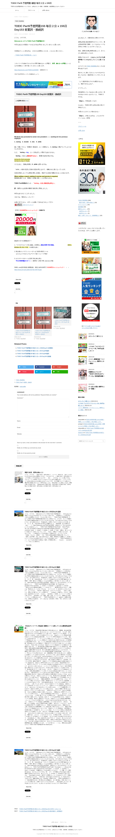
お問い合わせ (45, 10)
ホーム (17, 10)
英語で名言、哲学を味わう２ (34, 472)
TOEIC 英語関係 (20, 380)
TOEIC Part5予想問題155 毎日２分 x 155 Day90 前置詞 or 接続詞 (23, 332)
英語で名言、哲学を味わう (86, 202)
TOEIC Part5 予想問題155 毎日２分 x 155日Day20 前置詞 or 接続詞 (42, 332)
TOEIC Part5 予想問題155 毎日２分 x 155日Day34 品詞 (43, 511)
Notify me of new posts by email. (26, 453)
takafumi (80, 432)
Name (18, 421)
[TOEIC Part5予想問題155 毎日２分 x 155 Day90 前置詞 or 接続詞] (23, 318)
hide (27, 100)
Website (19, 434)
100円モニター (83, 211)
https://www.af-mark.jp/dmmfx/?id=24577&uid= (28, 269)
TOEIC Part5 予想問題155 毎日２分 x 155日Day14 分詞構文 (35, 348)
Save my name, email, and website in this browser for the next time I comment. (39, 442)
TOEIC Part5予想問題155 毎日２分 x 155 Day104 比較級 (34, 356)
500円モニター (83, 213)
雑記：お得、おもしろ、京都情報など (89, 215)
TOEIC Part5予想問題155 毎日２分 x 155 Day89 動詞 (33, 351)
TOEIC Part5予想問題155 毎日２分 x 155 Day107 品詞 (42, 750)
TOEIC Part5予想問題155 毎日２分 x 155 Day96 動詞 (33, 353)
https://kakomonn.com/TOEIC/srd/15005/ (26, 70)
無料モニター (82, 209)
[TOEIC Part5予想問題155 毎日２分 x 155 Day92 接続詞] (62, 312)
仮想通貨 (80, 207)
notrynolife (23, 386)
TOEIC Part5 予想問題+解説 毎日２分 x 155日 (31, 3)
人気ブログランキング (28, 204)
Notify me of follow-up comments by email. (29, 448)
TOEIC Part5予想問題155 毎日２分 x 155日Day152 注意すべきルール (40, 809)
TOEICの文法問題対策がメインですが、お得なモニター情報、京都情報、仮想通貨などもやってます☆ (57, 829)
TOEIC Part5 (19, 382)
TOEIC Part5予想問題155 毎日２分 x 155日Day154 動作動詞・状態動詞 (40, 811)
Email (18, 427)
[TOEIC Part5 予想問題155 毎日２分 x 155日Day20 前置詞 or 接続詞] (43, 318)
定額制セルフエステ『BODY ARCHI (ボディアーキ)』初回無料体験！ (96, 374)
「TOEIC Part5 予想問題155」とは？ (25, 55)
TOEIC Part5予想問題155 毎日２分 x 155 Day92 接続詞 (62, 322)
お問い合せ (81, 130)
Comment (20, 398)
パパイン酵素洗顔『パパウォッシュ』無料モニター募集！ (96, 361)
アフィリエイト (82, 204)
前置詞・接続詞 (27, 382)
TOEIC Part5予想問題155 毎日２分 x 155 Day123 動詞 (42, 567)
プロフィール (31, 10)
